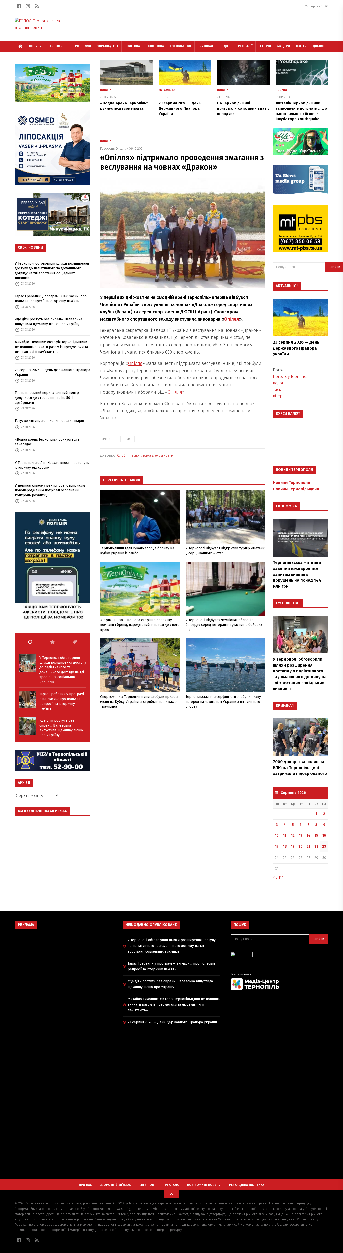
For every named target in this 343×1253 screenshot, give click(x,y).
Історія (265, 46)
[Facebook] (19, 6)
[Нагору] (171, 1194)
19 (293, 846)
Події (223, 46)
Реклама (172, 1185)
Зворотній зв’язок (115, 1185)
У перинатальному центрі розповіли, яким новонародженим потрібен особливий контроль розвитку (50, 490)
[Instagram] (28, 6)
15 (316, 835)
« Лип (278, 877)
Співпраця (148, 1185)
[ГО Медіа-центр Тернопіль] (279, 981)
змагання (109, 439)
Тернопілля (81, 46)
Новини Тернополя (291, 482)
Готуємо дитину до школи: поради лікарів (49, 421)
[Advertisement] (63, 969)
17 (277, 846)
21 (308, 846)
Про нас (85, 1185)
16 (324, 835)
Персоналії (243, 46)
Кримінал (205, 46)
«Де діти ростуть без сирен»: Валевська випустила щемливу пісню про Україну (48, 321)
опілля (127, 439)
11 (284, 835)
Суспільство (180, 46)
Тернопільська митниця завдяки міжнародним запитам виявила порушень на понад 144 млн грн (297, 574)
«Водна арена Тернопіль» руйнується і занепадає (47, 441)
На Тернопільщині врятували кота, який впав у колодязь (243, 108)
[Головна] (20, 46)
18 (285, 846)
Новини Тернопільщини (296, 489)
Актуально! (167, 90)
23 (324, 846)
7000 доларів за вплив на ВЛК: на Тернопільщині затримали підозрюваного (300, 767)
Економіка (155, 46)
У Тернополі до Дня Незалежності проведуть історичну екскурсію (52, 465)
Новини (35, 46)
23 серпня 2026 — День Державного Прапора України (52, 372)
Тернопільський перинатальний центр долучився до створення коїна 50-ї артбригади (47, 398)
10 (277, 835)
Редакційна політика (246, 1185)
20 (300, 846)
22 (316, 846)
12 (293, 835)
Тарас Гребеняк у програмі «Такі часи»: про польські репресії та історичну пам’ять (51, 298)
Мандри (283, 46)
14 (308, 835)
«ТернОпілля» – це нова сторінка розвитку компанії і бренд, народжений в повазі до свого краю (139, 625)
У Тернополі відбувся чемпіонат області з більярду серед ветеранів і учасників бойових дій (224, 625)
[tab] (30, 642)
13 (300, 835)
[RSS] (37, 6)
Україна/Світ (108, 46)
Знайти (318, 939)
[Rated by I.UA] (279, 956)
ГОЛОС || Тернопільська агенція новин (144, 455)
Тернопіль (57, 46)
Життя (301, 46)
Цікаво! (319, 46)
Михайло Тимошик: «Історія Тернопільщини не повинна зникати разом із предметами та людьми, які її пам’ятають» (51, 347)
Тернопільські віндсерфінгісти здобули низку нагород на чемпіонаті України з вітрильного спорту (223, 702)
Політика (132, 46)
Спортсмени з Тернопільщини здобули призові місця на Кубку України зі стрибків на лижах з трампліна (139, 702)
